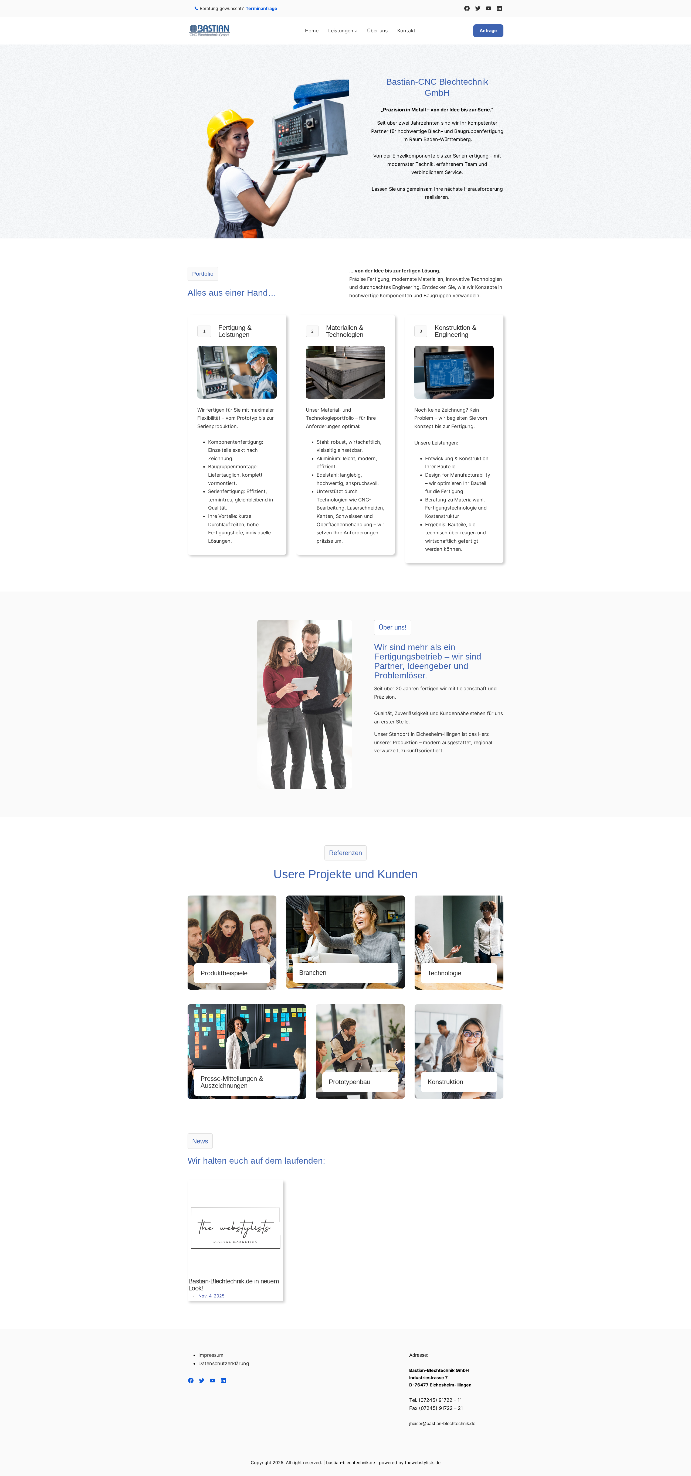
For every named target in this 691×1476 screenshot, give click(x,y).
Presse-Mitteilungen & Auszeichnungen (232, 1082)
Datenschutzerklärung (223, 1363)
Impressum (210, 1355)
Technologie (444, 973)
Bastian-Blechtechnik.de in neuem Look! (233, 1285)
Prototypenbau (349, 1081)
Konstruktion (445, 1081)
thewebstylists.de (423, 1462)
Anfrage (488, 30)
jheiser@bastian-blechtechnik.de (442, 1423)
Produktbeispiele (224, 973)
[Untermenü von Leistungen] (355, 30)
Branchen (312, 972)
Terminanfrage (261, 8)
